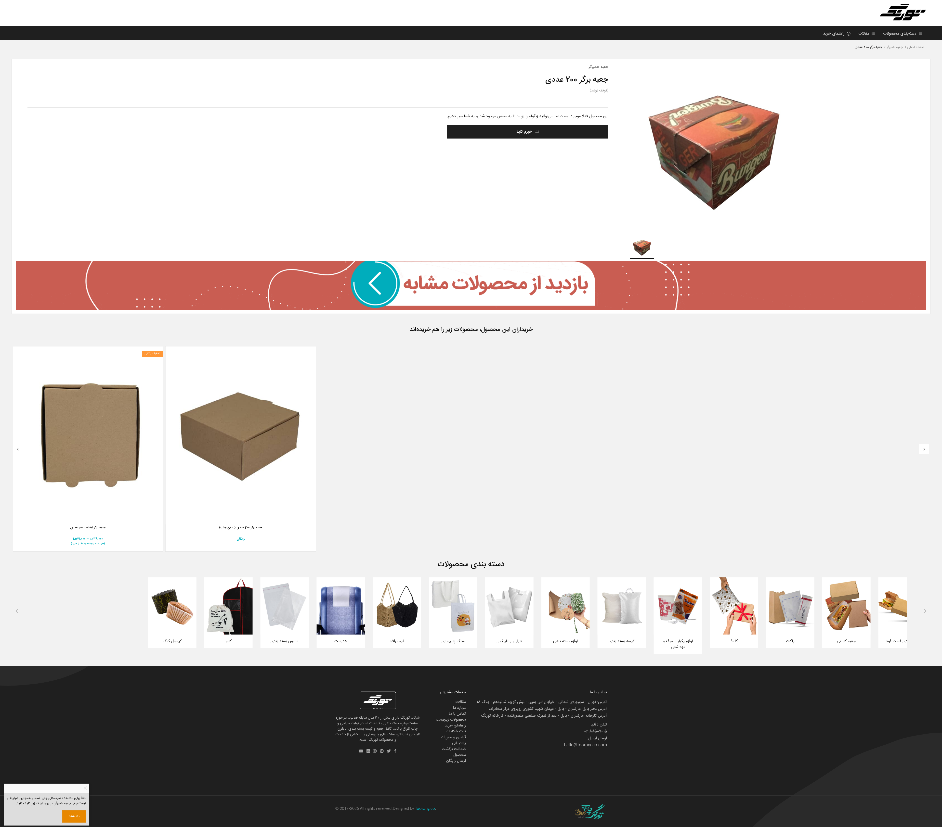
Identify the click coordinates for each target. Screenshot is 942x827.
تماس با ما (457, 714)
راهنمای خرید (834, 33)
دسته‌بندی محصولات (900, 33)
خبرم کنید (524, 131)
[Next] (924, 449)
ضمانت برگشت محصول (454, 752)
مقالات (864, 33)
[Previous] (18, 449)
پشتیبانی (459, 743)
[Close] (85, 788)
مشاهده (74, 816)
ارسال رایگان (456, 761)
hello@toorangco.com (585, 745)
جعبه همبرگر (895, 47)
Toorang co (425, 808)
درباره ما (459, 708)
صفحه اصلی (915, 47)
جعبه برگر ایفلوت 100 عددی (87, 527)
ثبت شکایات (456, 731)
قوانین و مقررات (453, 737)
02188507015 (595, 731)
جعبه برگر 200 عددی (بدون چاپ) (240, 527)
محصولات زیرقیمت (451, 719)
